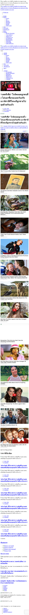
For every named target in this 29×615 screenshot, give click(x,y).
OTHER (5, 32)
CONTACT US (9, 37)
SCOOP (8, 23)
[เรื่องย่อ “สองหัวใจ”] (8, 547)
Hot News (8, 110)
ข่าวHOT (19, 126)
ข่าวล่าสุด (6, 127)
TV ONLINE (9, 72)
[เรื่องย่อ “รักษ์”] (7, 550)
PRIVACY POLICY (7, 612)
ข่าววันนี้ (11, 127)
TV (6, 19)
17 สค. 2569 (6, 461)
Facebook (5, 585)
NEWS (4, 17)
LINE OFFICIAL (10, 43)
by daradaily (5, 462)
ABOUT (5, 608)
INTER (7, 24)
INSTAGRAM (9, 40)
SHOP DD (8, 74)
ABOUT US (8, 36)
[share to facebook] (1, 113)
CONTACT (5, 609)
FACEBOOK (9, 38)
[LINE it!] (3, 113)
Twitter (4, 586)
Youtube (5, 589)
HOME (4, 16)
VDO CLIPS (9, 25)
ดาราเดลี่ (19, 127)
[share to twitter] (2, 113)
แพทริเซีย (24, 127)
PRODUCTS (9, 75)
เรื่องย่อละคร (6, 29)
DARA (7, 18)
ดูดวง (4, 68)
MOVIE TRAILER (10, 33)
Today (12, 126)
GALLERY (5, 28)
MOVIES (8, 22)
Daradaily (6, 126)
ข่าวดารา (23, 126)
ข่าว (15, 126)
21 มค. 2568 (6, 108)
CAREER (8, 79)
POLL (4, 31)
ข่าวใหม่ (15, 127)
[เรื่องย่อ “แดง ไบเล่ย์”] (8, 545)
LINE (5, 590)
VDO (4, 27)
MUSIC (7, 21)
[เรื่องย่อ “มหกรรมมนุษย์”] (9, 549)
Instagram (5, 588)
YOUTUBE (8, 42)
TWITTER (8, 41)
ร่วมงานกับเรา (9, 34)
